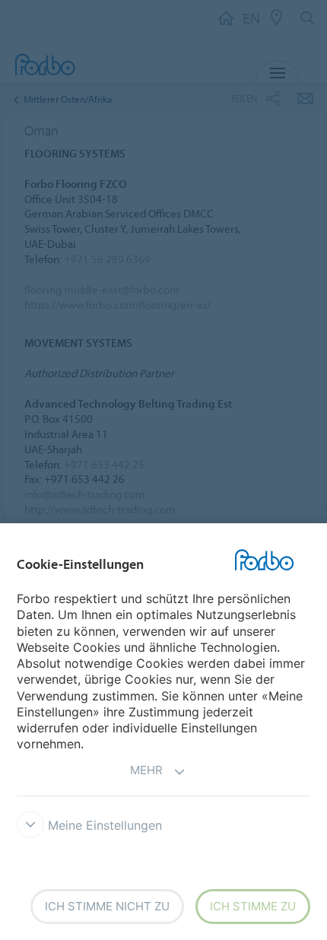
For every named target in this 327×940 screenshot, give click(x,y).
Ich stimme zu (253, 906)
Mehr (146, 770)
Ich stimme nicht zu (107, 906)
